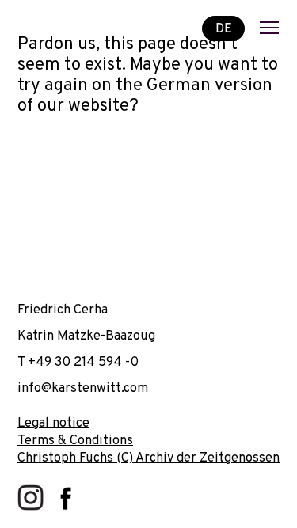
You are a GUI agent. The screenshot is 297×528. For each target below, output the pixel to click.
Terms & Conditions (75, 440)
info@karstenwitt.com (82, 388)
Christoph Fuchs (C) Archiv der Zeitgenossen (148, 458)
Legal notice (53, 423)
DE (223, 28)
